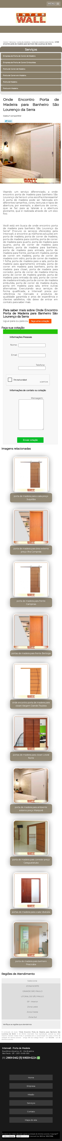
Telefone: (41, 365)
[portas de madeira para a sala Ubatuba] (31, 889)
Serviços (31, 49)
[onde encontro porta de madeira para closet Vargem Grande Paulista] (31, 680)
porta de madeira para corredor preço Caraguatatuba (31, 861)
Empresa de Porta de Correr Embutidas (19, 62)
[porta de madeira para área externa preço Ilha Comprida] (31, 526)
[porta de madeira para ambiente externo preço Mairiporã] (31, 784)
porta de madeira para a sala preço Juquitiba (31, 498)
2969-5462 (12, 1057)
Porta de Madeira (10, 82)
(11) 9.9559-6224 (27, 1057)
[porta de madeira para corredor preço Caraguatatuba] (31, 837)
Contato (31, 1111)
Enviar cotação (30, 440)
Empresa (31, 1086)
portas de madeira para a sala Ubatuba (31, 912)
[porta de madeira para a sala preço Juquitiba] (31, 473)
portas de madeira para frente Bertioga (31, 653)
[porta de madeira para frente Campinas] (31, 578)
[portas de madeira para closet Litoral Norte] (31, 732)
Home (31, 1077)
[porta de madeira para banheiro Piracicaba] (31, 938)
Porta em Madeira (10, 88)
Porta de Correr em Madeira (14, 75)
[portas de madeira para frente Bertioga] (31, 631)
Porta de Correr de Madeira (14, 69)
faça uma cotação (40, 321)
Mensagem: (37, 398)
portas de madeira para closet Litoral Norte (31, 756)
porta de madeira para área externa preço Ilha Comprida (31, 550)
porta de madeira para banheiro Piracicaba (31, 963)
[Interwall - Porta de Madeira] (31, 16)
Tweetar (8, 120)
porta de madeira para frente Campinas (31, 602)
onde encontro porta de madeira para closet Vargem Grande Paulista (31, 704)
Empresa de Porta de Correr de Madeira (19, 56)
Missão (31, 1094)
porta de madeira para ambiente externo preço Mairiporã (31, 809)
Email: (14, 355)
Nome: (14, 345)
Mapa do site (31, 1120)
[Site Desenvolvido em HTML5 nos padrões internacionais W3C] (22, 1136)
